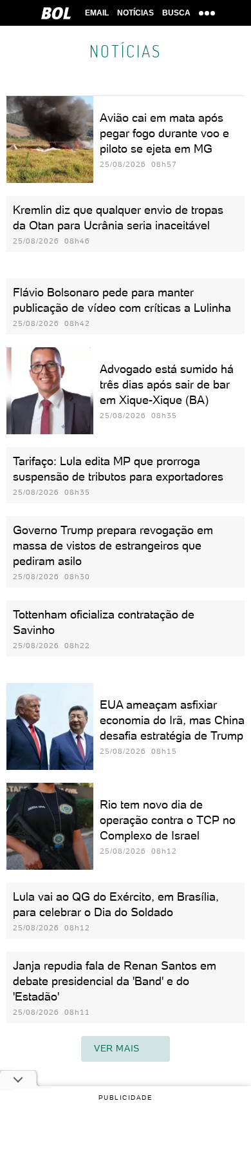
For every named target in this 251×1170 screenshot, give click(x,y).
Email (97, 12)
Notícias (135, 12)
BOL (56, 13)
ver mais (117, 1048)
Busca (176, 12)
